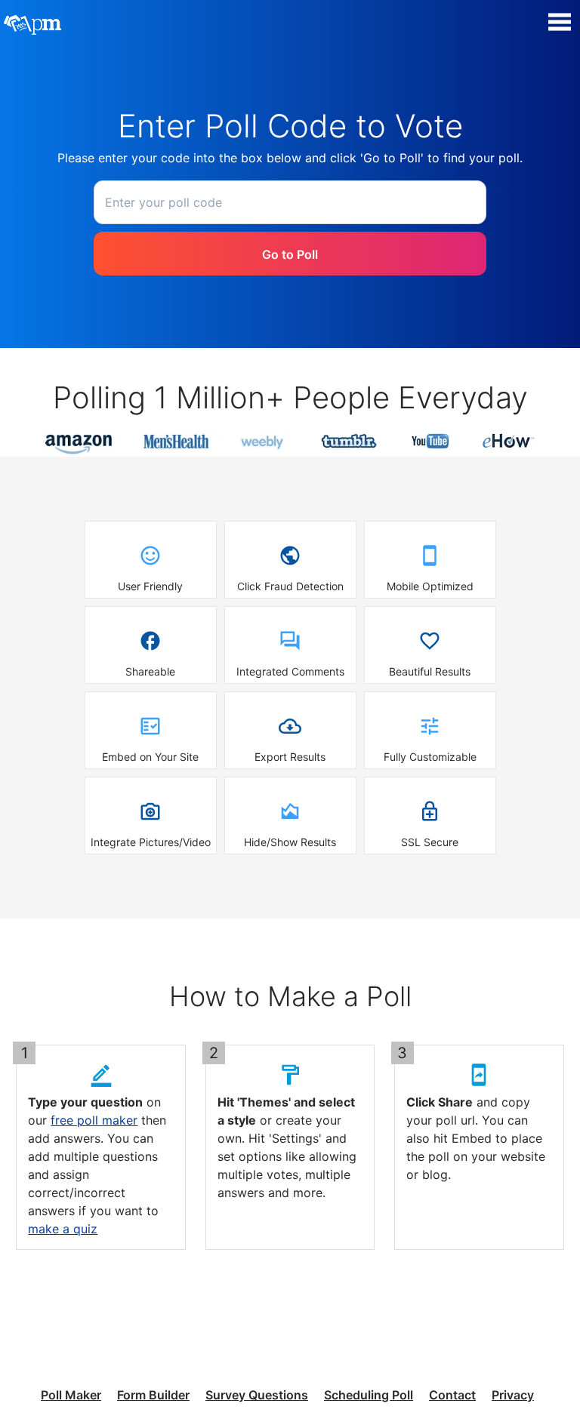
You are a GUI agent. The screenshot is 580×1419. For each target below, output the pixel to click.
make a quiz (62, 1228)
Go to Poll (290, 254)
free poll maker (94, 1120)
